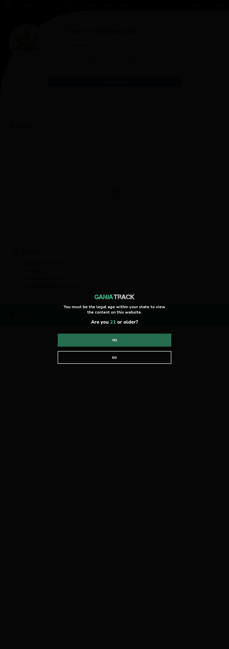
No (114, 357)
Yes (114, 340)
